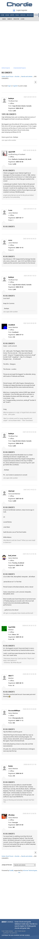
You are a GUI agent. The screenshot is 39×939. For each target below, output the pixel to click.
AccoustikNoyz (14, 711)
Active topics (6, 68)
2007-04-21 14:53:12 (30, 489)
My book (22, 15)
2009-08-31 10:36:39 (29, 674)
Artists (12, 15)
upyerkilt (11, 152)
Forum (36, 15)
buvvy (10, 766)
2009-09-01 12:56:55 (29, 813)
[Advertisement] (19, 41)
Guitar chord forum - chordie (10, 76)
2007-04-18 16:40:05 (29, 150)
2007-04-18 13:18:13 (30, 97)
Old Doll (11, 491)
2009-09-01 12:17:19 (30, 764)
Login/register (21, 10)
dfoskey (11, 815)
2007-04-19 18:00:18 (29, 323)
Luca (10, 210)
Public (17, 15)
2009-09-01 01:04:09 (29, 709)
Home (2, 15)
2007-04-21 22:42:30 (29, 554)
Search (9, 19)
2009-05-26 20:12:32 (29, 625)
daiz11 (11, 676)
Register (16, 19)
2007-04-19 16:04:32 (29, 239)
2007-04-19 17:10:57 (30, 276)
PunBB (11, 870)
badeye (11, 98)
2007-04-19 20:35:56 (29, 432)
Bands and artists (26, 76)
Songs (7, 15)
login (9, 86)
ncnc (10, 240)
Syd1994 (11, 627)
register (15, 86)
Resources (30, 15)
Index (4, 19)
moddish (11, 325)
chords (27, 935)
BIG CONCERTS (7, 72)
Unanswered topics (19, 68)
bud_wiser (12, 556)
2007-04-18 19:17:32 (30, 209)
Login (22, 19)
